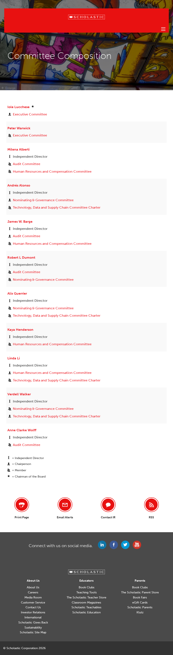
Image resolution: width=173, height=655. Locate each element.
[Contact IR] (108, 505)
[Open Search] (163, 29)
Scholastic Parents (139, 607)
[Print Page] (22, 505)
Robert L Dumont (21, 257)
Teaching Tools (86, 592)
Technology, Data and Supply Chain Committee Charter (56, 207)
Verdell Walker (19, 394)
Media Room (33, 597)
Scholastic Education (86, 612)
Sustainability (33, 627)
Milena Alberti (18, 149)
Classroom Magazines (86, 602)
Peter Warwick (18, 128)
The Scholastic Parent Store (140, 592)
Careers (33, 592)
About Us (33, 587)
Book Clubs (86, 587)
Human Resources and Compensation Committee (52, 171)
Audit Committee (26, 164)
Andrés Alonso (18, 185)
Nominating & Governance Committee (43, 200)
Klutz (140, 612)
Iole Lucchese (18, 107)
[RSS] (151, 505)
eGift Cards (139, 602)
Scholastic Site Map (33, 632)
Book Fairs (140, 597)
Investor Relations (33, 612)
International (33, 617)
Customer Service (33, 602)
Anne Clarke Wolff (21, 430)
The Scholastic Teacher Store (86, 597)
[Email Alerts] (65, 505)
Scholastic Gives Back (33, 622)
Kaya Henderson (20, 330)
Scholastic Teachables (86, 607)
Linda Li (13, 358)
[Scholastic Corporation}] (86, 17)
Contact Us (33, 607)
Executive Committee (30, 114)
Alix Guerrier (17, 293)
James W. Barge (19, 222)
